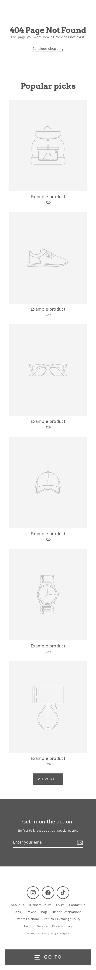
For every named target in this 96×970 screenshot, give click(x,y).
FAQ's (60, 905)
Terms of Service (36, 926)
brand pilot (63, 933)
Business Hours (40, 905)
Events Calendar (27, 919)
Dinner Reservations (66, 912)
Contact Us (77, 905)
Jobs (18, 912)
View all (48, 778)
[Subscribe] (79, 842)
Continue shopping (48, 48)
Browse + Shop (36, 912)
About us (17, 905)
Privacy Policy (62, 926)
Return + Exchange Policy (62, 919)
